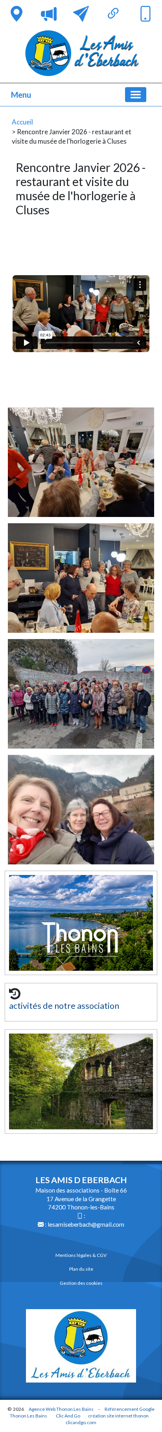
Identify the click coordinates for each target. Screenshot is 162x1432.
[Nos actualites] (49, 14)
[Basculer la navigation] (135, 94)
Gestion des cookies (81, 1283)
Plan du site (81, 1269)
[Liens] (113, 14)
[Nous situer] (16, 14)
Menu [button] (21, 94)
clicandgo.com (81, 1422)
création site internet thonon (118, 1416)
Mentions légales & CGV (81, 1255)
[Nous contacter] (81, 14)
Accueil (22, 122)
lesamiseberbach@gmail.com (86, 1224)
